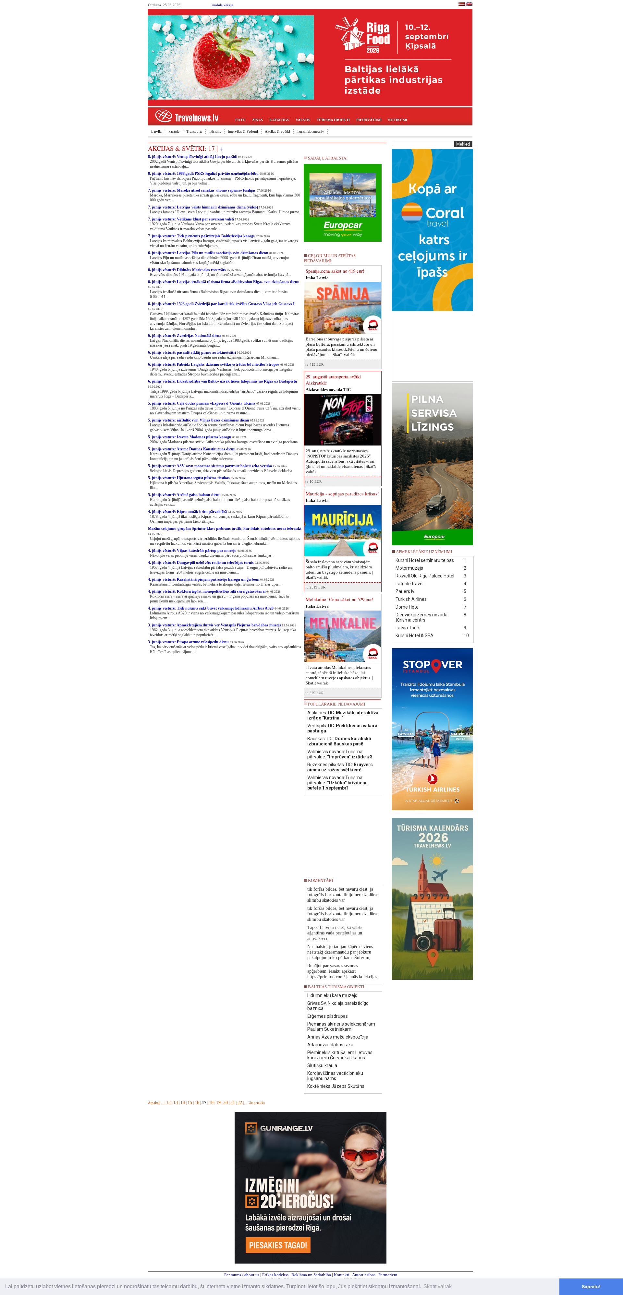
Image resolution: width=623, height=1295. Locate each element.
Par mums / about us (241, 1274)
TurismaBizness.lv (310, 131)
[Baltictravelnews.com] (469, 5)
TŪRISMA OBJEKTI (333, 120)
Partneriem (387, 1274)
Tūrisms (215, 131)
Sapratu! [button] (591, 1286)
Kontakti (341, 1274)
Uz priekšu (257, 1103)
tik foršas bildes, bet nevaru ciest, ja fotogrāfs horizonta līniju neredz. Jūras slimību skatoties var (342, 895)
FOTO (240, 120)
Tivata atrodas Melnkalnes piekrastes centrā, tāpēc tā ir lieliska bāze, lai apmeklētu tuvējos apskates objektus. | (339, 675)
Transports (194, 131)
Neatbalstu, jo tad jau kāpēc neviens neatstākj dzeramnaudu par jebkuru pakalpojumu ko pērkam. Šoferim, (340, 952)
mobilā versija (222, 5)
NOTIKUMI (397, 120)
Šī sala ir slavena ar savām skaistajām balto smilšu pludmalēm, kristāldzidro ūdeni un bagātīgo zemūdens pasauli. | (339, 569)
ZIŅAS (257, 120)
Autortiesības (363, 1274)
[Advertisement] (432, 347)
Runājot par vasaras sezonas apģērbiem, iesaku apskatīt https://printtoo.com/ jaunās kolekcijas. (342, 971)
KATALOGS (279, 120)
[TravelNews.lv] (462, 5)
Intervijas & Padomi (243, 131)
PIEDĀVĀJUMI (369, 120)
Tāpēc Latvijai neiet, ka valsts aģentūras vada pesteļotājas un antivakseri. (334, 933)
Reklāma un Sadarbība (311, 1274)
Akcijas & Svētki (277, 131)
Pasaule (173, 131)
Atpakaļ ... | (157, 1103)
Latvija (156, 131)
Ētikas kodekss (275, 1274)
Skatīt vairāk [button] (437, 1286)
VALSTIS (303, 120)
